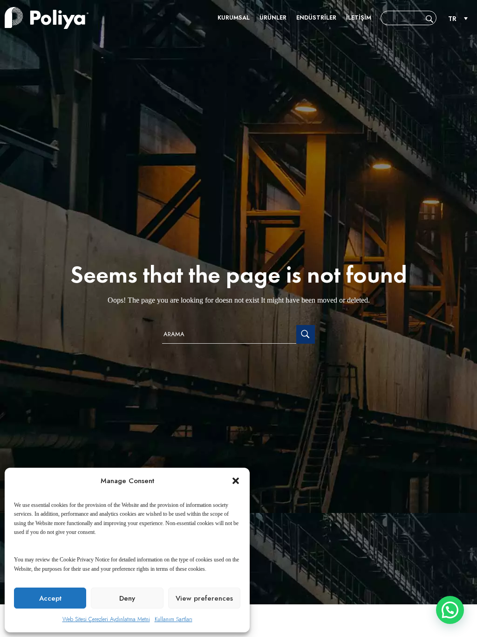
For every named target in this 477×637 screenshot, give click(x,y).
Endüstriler (316, 17)
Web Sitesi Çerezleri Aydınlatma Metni (106, 619)
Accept (50, 598)
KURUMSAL (234, 17)
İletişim (358, 17)
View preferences (204, 598)
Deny (127, 598)
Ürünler (272, 17)
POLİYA (47, 18)
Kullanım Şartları (173, 619)
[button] (235, 480)
